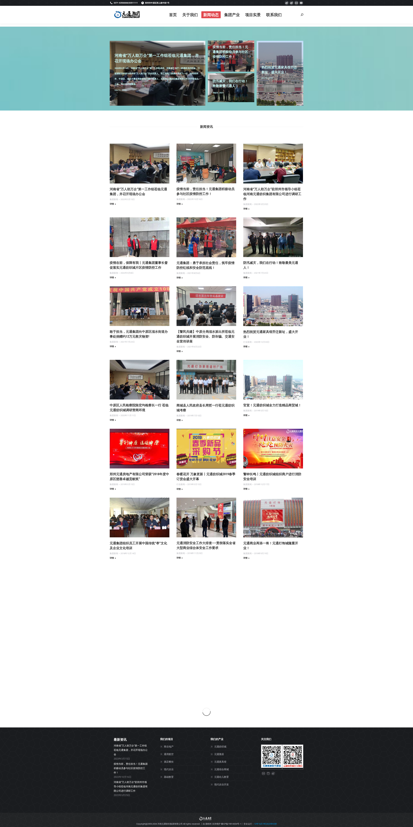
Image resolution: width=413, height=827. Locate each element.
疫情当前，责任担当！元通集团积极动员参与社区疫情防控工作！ (131, 768)
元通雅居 (219, 754)
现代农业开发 (221, 784)
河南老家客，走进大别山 (194, 681)
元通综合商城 (221, 769)
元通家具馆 (220, 761)
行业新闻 (247, 342)
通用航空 (169, 754)
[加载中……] (206, 712)
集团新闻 (114, 199)
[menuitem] (173, 14)
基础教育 (169, 777)
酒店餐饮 (169, 761)
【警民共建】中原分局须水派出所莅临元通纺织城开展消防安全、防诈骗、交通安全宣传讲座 (205, 336)
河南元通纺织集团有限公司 (170, 824)
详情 (112, 204)
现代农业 (169, 769)
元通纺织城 (220, 746)
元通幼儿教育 (221, 777)
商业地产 (169, 746)
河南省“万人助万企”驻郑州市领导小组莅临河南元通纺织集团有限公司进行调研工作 (272, 194)
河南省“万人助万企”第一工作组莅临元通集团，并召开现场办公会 (131, 750)
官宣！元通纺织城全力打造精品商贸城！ (272, 405)
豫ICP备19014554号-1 (231, 824)
